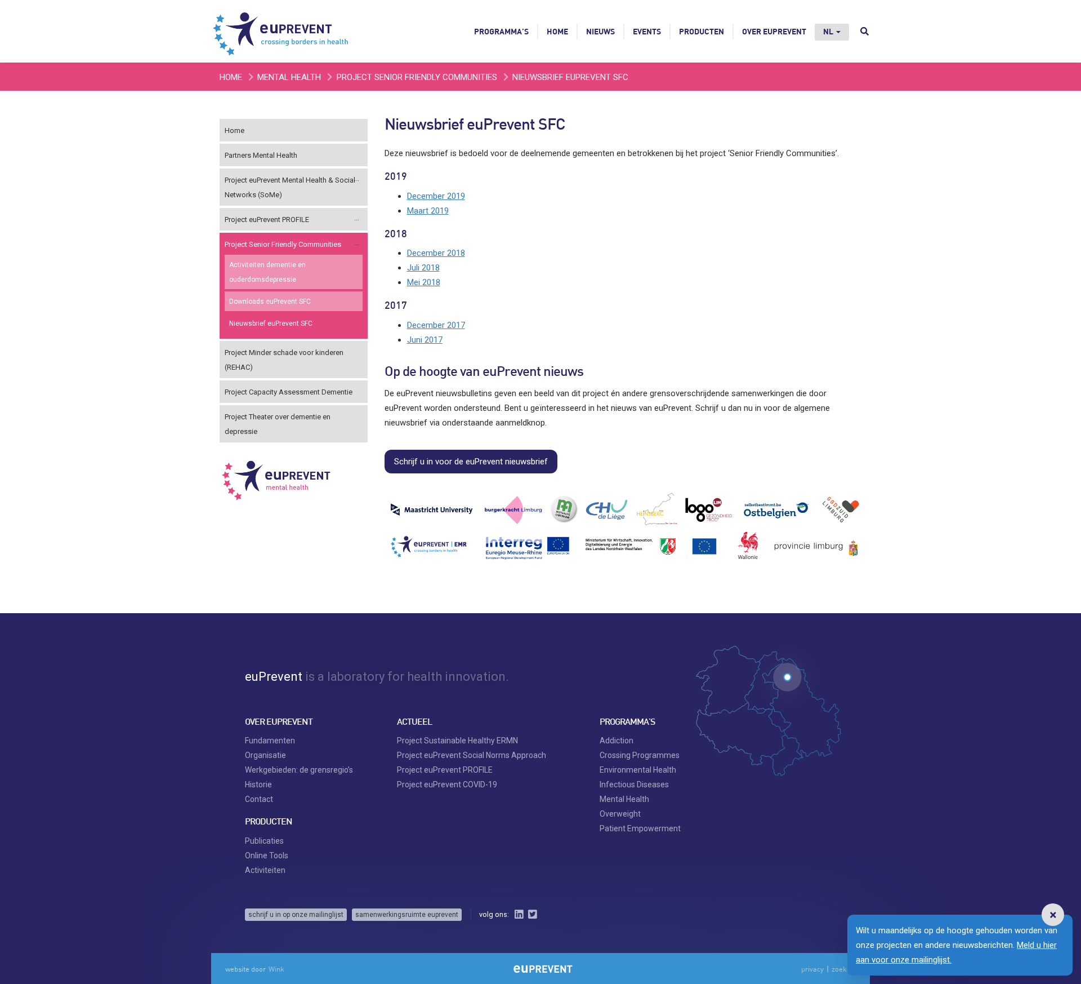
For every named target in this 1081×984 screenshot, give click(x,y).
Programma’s (501, 31)
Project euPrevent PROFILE (267, 219)
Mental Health (289, 77)
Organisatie (265, 755)
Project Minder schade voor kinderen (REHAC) (284, 359)
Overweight (620, 813)
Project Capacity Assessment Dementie (288, 392)
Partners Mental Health (261, 155)
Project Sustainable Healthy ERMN (457, 740)
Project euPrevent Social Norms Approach (471, 755)
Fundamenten (270, 740)
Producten (701, 31)
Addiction (616, 740)
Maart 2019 (428, 211)
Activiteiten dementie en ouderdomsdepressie (267, 272)
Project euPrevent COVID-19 (447, 784)
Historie (258, 784)
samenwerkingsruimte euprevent (406, 915)
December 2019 (436, 196)
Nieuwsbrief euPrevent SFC (270, 323)
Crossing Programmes (640, 755)
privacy (812, 968)
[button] (1053, 914)
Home (557, 31)
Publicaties (264, 840)
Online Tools (266, 855)
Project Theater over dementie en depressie (277, 424)
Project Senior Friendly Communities (417, 77)
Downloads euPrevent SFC (270, 301)
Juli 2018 (423, 268)
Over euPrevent (774, 31)
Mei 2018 (423, 282)
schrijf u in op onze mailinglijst (295, 915)
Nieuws (600, 31)
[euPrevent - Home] (281, 31)
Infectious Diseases (634, 784)
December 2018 (436, 253)
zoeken (843, 968)
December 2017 (436, 325)
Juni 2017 (425, 340)
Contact (259, 799)
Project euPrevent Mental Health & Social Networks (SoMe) (290, 187)
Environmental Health (638, 769)
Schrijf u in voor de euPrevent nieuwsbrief (471, 461)
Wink (276, 968)
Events (647, 31)
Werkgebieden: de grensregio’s (299, 769)
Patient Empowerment (640, 828)
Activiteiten (265, 870)
